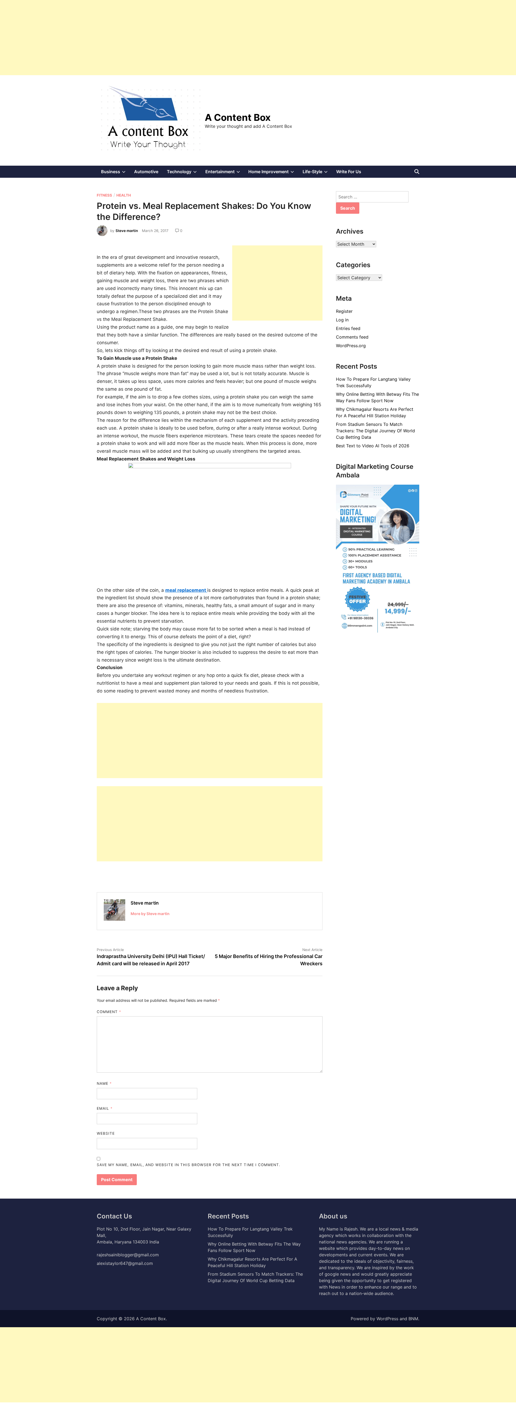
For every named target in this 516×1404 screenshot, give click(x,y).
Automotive (146, 171)
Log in (342, 319)
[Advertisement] (161, 37)
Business (115, 173)
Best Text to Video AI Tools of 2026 (372, 445)
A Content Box (238, 117)
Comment (109, 1012)
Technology (184, 173)
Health (123, 195)
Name (104, 1083)
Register (344, 311)
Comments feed (352, 337)
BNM (413, 1318)
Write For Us (348, 171)
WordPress (387, 1318)
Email (105, 1108)
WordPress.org (351, 345)
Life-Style (317, 173)
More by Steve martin (150, 913)
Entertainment (224, 173)
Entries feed (348, 328)
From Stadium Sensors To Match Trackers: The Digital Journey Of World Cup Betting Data (375, 431)
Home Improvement (273, 173)
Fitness (104, 195)
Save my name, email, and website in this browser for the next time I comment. (188, 1165)
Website (106, 1133)
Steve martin (127, 230)
